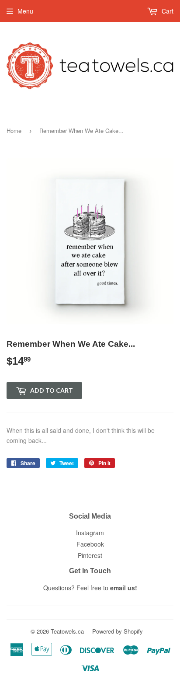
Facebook (90, 544)
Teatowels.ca (67, 631)
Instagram (90, 532)
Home (14, 130)
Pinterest (90, 555)
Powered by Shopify (117, 631)
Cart (166, 11)
